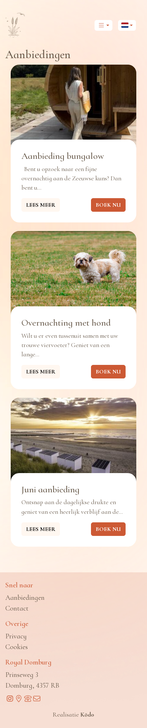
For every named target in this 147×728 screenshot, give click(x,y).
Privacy (16, 636)
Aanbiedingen (25, 597)
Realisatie (73, 714)
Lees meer (40, 205)
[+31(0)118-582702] (27, 699)
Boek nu (108, 205)
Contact (17, 608)
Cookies (16, 647)
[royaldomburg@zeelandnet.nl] (36, 699)
